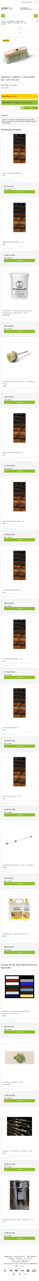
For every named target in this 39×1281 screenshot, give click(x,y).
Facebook (20, 1266)
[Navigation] (3, 15)
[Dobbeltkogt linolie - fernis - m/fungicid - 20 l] (19, 1198)
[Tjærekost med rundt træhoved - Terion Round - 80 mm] (19, 360)
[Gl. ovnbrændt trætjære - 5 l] (19, 569)
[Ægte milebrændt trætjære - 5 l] (19, 431)
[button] (19, 28)
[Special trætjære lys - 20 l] (19, 775)
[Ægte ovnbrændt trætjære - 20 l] (19, 221)
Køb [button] (31, 108)
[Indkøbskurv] (36, 15)
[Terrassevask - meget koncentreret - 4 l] (19, 913)
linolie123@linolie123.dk (22, 1260)
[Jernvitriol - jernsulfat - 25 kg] (19, 1061)
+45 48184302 (27, 1258)
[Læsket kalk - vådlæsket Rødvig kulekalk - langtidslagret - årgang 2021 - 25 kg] (19, 290)
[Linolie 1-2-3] (19, 8)
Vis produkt (19, 191)
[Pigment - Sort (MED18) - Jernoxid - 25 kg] (19, 1130)
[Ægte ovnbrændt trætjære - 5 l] (19, 152)
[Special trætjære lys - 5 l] (19, 706)
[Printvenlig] (37, 21)
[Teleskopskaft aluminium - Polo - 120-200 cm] (19, 844)
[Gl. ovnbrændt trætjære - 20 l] (19, 638)
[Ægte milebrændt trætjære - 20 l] (19, 500)
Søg (36, 2)
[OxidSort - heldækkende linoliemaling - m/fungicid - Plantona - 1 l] (19, 990)
